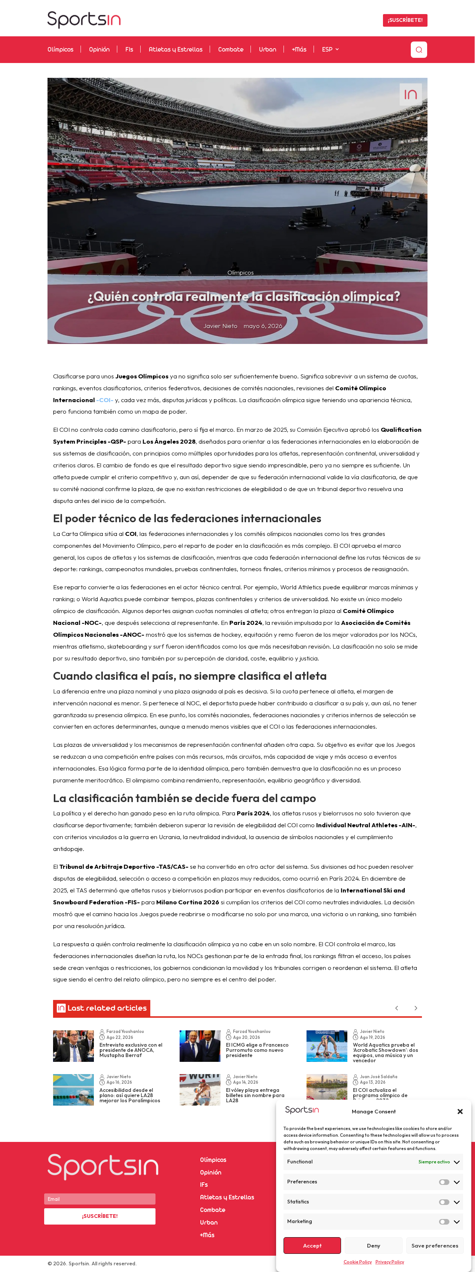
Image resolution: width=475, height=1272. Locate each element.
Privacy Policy (390, 1262)
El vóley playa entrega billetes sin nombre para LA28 (255, 1095)
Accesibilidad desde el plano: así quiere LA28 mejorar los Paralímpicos (129, 1095)
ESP (327, 50)
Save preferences (435, 1245)
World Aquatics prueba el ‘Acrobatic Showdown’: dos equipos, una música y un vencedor (385, 1052)
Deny (373, 1245)
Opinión (99, 50)
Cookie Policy (358, 1262)
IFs (204, 1185)
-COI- (105, 400)
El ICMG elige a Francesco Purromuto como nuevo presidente (257, 1050)
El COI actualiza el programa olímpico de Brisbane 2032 (380, 1095)
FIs (129, 50)
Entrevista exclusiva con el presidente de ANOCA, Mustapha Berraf (130, 1050)
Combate (230, 50)
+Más (299, 50)
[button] (460, 1111)
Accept (312, 1245)
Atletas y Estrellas (176, 50)
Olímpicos (60, 50)
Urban (267, 50)
